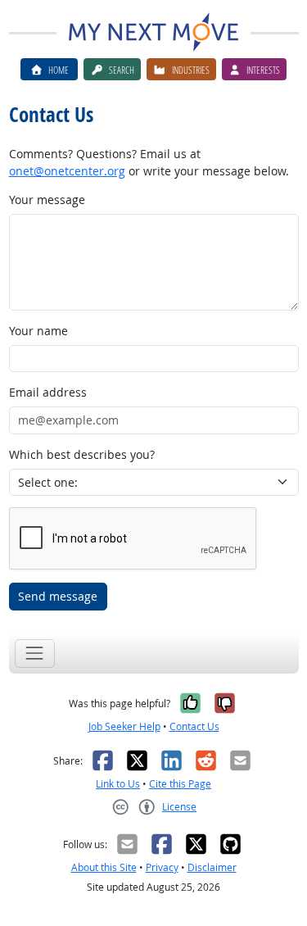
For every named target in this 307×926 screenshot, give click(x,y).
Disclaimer (212, 867)
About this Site (104, 867)
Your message (47, 199)
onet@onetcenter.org (67, 171)
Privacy (162, 867)
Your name (38, 330)
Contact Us (194, 726)
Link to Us (118, 784)
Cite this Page (180, 784)
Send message (57, 596)
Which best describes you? (82, 454)
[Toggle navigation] (35, 653)
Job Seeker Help (124, 726)
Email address (48, 392)
